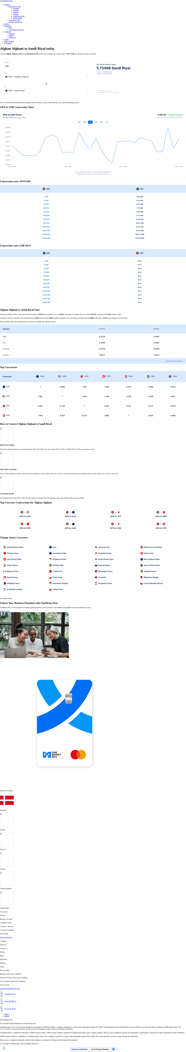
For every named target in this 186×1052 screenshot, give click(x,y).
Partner (11, 35)
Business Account (15, 6)
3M (96, 122)
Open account (9, 41)
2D (79, 122)
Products (7, 4)
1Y (107, 122)
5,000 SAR (46, 298)
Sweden (15, 10)
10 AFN (46, 204)
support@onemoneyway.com (10, 989)
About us (12, 34)
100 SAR (46, 280)
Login (6, 39)
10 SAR (46, 268)
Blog (10, 28)
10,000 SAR (46, 302)
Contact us (12, 37)
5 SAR (46, 265)
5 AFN (46, 200)
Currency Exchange (15, 22)
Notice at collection (79, 1049)
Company (7, 32)
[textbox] (46, 77)
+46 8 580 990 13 (10, 1001)
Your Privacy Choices (100, 1049)
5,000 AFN (46, 234)
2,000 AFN (46, 230)
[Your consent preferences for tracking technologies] (4, 1048)
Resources (7, 26)
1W (85, 122)
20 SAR (46, 272)
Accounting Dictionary (16, 30)
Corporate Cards (14, 20)
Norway (16, 12)
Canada (15, 14)
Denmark (16, 8)
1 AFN (46, 197)
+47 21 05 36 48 (9, 1009)
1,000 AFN (46, 227)
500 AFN (46, 223)
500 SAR (46, 287)
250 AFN (46, 219)
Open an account (6, 937)
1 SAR (46, 261)
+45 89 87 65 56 (9, 994)
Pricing (6, 24)
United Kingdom (18, 16)
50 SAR (46, 276)
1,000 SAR (46, 291)
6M (101, 122)
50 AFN (46, 212)
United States (17, 18)
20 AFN (46, 208)
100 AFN (46, 215)
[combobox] (46, 76)
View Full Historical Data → (174, 361)
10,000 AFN (46, 238)
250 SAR (46, 283)
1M (90, 122)
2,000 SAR (46, 295)
